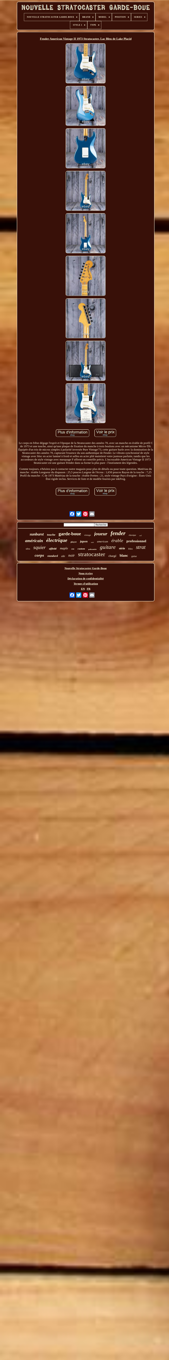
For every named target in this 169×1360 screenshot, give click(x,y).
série (122, 548)
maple (64, 548)
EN (83, 588)
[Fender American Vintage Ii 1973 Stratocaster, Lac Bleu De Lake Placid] (85, 64)
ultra (28, 549)
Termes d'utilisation (86, 583)
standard (52, 555)
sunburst (37, 534)
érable (117, 540)
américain (34, 540)
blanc (124, 555)
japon (84, 541)
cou (72, 549)
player (74, 542)
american (102, 541)
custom (81, 548)
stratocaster (91, 554)
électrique (56, 540)
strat (141, 547)
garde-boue (70, 533)
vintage (87, 535)
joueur (100, 533)
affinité (53, 548)
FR (88, 588)
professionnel (136, 541)
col (140, 535)
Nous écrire (86, 573)
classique (132, 535)
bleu (130, 548)
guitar (134, 556)
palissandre (92, 549)
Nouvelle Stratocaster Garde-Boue (86, 568)
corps (39, 555)
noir (71, 555)
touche (51, 534)
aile (63, 556)
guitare (108, 547)
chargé (112, 555)
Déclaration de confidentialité (86, 578)
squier (39, 547)
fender (118, 533)
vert (92, 542)
